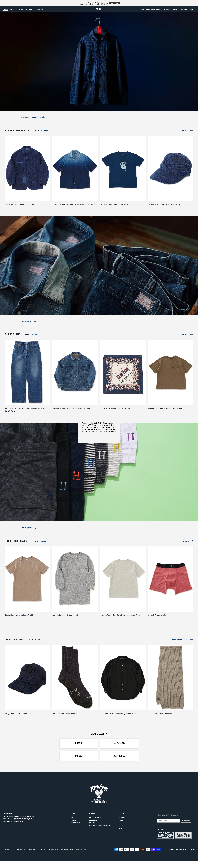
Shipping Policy (53, 849)
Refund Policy (42, 849)
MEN (37, 130)
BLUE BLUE (93, 820)
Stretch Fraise (94, 823)
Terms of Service (20, 849)
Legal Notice (64, 849)
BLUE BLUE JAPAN (95, 817)
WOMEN (44, 130)
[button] (150, 9)
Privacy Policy (32, 849)
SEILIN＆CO (8, 849)
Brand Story (26, 321)
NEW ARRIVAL (76, 823)
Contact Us (78, 849)
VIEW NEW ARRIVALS (181, 639)
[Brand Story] (99, 265)
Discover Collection (30, 117)
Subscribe (186, 821)
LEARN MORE (114, 3)
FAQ (71, 849)
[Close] (117, 420)
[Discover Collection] (99, 61)
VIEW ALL (186, 130)
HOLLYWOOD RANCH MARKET (99, 825)
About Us (86, 849)
